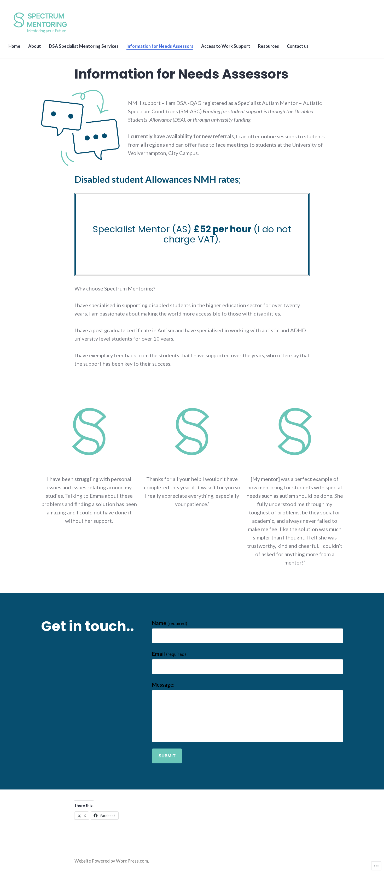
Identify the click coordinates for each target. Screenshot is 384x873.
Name (169, 623)
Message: (163, 684)
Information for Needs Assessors (159, 46)
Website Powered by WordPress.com (111, 861)
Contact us (298, 46)
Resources (268, 46)
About (34, 46)
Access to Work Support (225, 46)
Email (169, 654)
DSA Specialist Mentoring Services (84, 46)
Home (14, 46)
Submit (167, 755)
